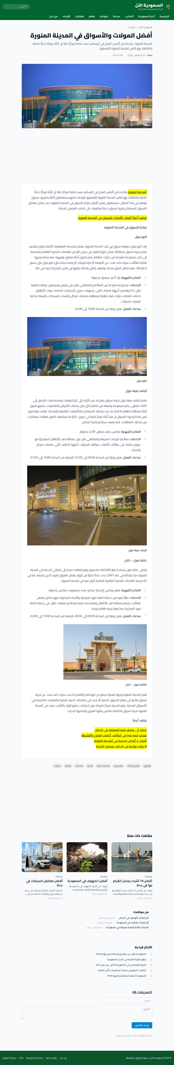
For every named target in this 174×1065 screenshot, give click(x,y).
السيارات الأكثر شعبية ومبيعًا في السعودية (127, 927)
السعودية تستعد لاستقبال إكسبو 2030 (126, 975)
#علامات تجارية (103, 766)
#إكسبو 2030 (133, 766)
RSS (21, 1058)
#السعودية (118, 766)
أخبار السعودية (146, 16)
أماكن (129, 16)
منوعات (104, 16)
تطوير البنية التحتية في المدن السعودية (126, 959)
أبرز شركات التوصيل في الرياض (134, 918)
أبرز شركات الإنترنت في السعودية (133, 922)
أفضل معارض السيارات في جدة (44, 883)
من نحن (53, 16)
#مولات (57, 766)
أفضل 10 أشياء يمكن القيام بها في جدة (132, 883)
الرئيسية (164, 16)
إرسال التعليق (142, 1025)
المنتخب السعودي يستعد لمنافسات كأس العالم (122, 970)
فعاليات (79, 16)
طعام (92, 16)
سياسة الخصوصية (34, 1058)
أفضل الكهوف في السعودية (87, 881)
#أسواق (147, 766)
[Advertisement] (87, 156)
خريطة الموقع (9, 1058)
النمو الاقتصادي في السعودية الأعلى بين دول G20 (121, 965)
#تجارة (89, 766)
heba (149, 55)
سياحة (116, 16)
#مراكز (68, 766)
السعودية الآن (145, 27)
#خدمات (79, 766)
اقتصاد (66, 16)
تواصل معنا (51, 1058)
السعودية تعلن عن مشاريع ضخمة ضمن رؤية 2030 (121, 954)
